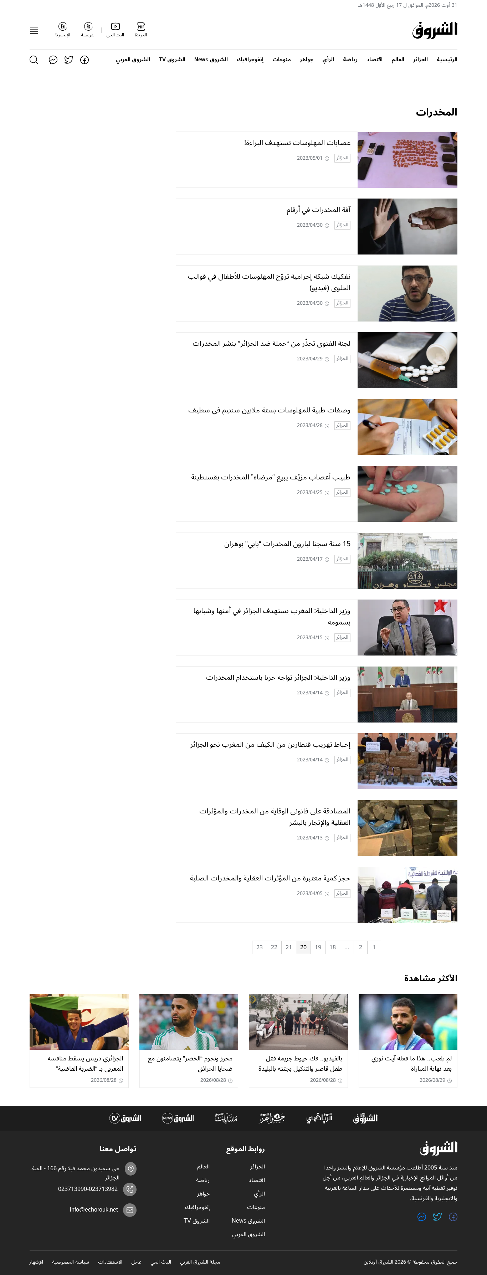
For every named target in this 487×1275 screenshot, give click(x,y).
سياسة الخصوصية (70, 1262)
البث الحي (160, 1262)
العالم (397, 59)
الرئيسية (447, 59)
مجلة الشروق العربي (200, 1262)
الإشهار (36, 1262)
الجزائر (420, 59)
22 (274, 947)
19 (318, 947)
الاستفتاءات (110, 1262)
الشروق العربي (133, 59)
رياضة (350, 59)
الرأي (328, 59)
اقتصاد (374, 59)
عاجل (136, 1262)
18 (332, 947)
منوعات (281, 59)
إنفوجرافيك (250, 59)
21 (289, 947)
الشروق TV (172, 59)
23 (259, 947)
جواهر (306, 59)
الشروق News (211, 59)
